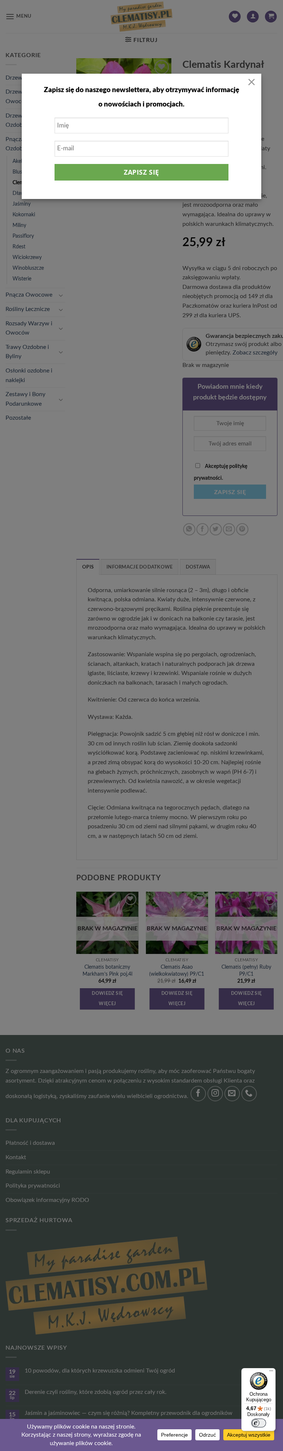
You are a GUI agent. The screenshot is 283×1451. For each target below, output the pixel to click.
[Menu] (271, 1372)
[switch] (258, 1423)
